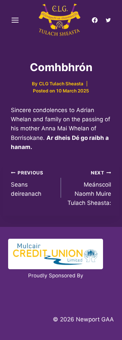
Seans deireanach (27, 183)
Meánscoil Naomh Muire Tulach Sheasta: (89, 188)
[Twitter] (108, 20)
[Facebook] (95, 20)
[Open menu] (15, 20)
